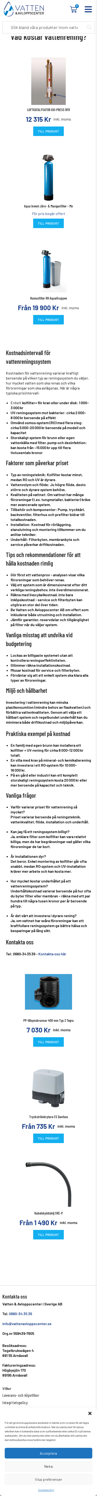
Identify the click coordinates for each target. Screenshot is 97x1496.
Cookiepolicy (46, 1489)
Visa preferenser (48, 1479)
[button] (90, 1413)
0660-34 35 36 (20, 1313)
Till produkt (48, 131)
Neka (48, 1466)
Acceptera (48, 1453)
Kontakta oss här (52, 954)
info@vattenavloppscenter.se (27, 1323)
